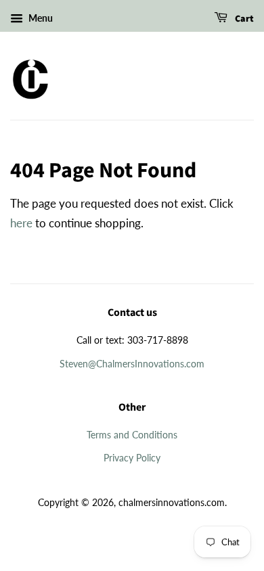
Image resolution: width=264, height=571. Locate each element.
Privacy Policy (132, 457)
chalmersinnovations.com (171, 502)
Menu (39, 18)
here (21, 223)
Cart (243, 19)
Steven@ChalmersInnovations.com (132, 363)
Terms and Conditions (132, 434)
